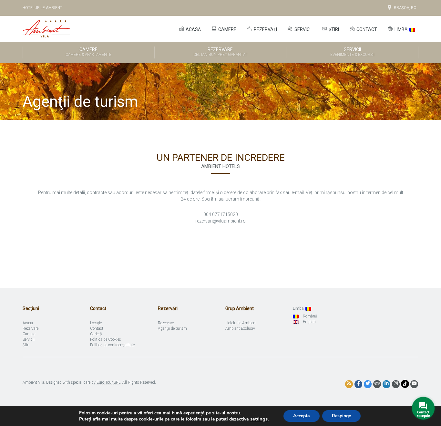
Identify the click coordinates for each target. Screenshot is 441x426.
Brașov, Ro (405, 7)
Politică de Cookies (105, 339)
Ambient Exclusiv (240, 328)
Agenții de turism (172, 328)
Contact (366, 29)
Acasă (193, 29)
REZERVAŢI (265, 29)
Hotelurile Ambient (42, 7)
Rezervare (220, 52)
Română (309, 316)
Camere (226, 29)
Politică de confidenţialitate (112, 345)
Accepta (301, 416)
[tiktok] (405, 383)
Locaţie (96, 323)
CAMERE (88, 52)
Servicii (302, 29)
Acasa (28, 323)
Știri (333, 29)
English (309, 321)
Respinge (341, 416)
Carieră (96, 334)
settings (259, 419)
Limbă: (401, 29)
